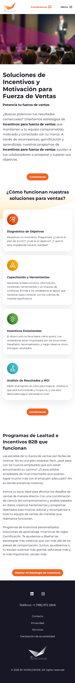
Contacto (37, 616)
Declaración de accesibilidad (37, 636)
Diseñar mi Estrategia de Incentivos (37, 572)
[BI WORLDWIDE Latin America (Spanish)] (9, 7)
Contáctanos (39, 7)
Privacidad (37, 623)
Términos (37, 629)
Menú (64, 7)
